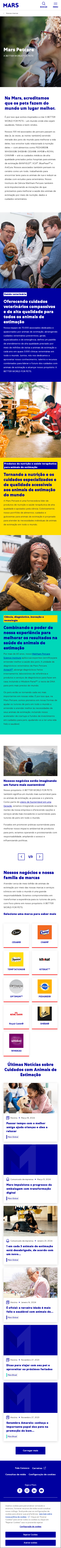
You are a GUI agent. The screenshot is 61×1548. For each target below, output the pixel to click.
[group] (31, 795)
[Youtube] (41, 1490)
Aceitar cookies (30, 1543)
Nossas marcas (12, 13)
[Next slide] (39, 857)
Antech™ (8, 669)
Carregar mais (30, 1450)
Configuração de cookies (42, 1474)
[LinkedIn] (34, 1490)
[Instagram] (27, 1490)
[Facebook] (19, 1490)
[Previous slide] (21, 857)
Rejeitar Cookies (30, 1535)
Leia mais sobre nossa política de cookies (28, 1515)
